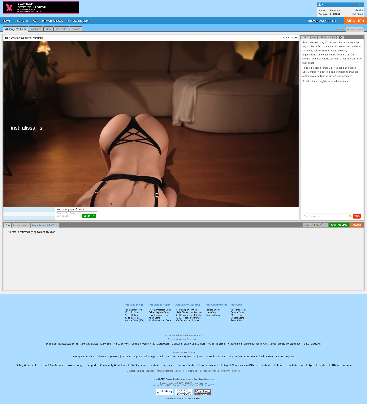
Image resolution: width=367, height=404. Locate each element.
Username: (154, 189)
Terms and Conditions (195, 212)
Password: (155, 196)
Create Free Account (184, 229)
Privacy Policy (191, 217)
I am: (158, 203)
